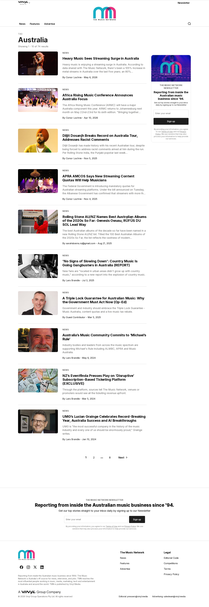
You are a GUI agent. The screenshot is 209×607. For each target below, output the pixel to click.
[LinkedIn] (42, 567)
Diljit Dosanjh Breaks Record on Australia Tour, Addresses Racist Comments (100, 138)
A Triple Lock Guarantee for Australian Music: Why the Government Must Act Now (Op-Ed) (103, 300)
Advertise (49, 23)
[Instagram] (28, 567)
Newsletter (184, 2)
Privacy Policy (130, 526)
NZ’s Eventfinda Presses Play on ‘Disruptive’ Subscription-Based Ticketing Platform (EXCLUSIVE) (98, 380)
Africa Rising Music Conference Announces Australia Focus (97, 97)
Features (35, 23)
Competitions (171, 563)
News (22, 23)
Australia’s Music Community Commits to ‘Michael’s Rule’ (104, 337)
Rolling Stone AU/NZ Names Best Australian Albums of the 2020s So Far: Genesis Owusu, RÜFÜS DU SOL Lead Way (104, 221)
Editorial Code (171, 557)
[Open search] (189, 24)
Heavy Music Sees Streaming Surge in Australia (100, 58)
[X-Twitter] (35, 567)
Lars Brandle (73, 280)
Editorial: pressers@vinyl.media (133, 596)
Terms (167, 568)
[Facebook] (21, 567)
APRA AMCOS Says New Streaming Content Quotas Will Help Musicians (98, 178)
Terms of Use (167, 132)
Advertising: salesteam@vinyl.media (168, 596)
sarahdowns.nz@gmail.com (80, 243)
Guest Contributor (75, 317)
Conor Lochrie (74, 77)
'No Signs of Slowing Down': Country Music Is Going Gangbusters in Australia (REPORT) (99, 263)
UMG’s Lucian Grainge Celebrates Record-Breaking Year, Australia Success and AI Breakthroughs (104, 418)
